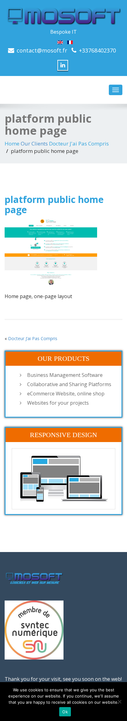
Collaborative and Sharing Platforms (69, 384)
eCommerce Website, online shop (65, 393)
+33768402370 (97, 50)
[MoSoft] (63, 15)
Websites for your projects (58, 403)
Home (12, 143)
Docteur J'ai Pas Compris (79, 143)
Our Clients (34, 143)
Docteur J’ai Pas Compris (32, 338)
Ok (65, 711)
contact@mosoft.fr (42, 50)
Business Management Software (65, 375)
